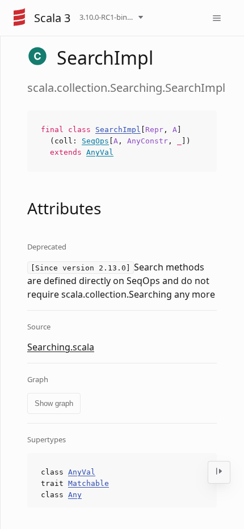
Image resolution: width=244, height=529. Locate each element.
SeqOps (95, 141)
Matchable (88, 483)
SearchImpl (118, 129)
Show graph (54, 403)
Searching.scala (60, 347)
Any (75, 494)
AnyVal (99, 152)
